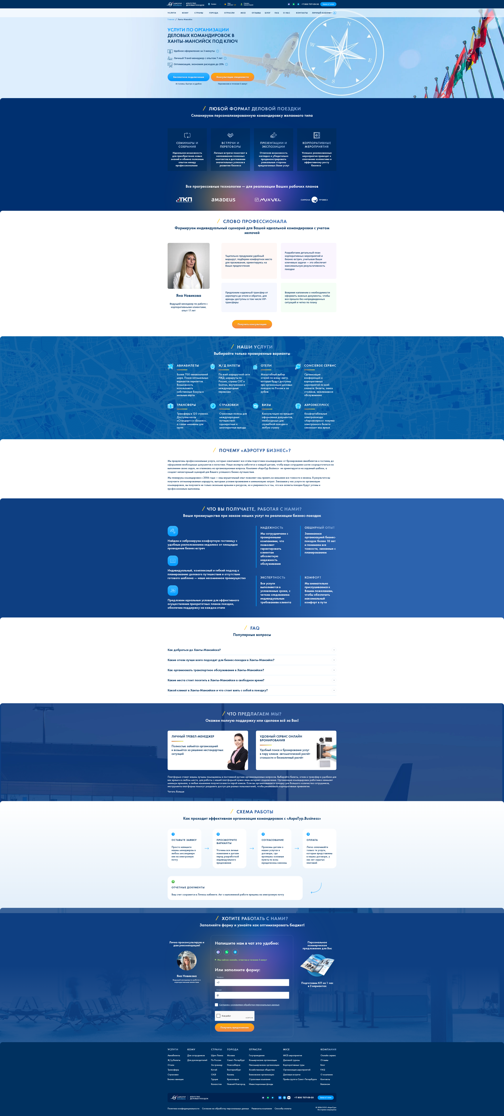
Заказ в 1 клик (328, 4)
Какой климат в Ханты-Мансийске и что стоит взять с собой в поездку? (218, 690)
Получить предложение (234, 1027)
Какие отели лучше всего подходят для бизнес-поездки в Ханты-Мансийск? (221, 660)
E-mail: (219, 990)
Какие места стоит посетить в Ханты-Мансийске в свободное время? (216, 680)
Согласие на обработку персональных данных (225, 1108)
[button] (173, 13)
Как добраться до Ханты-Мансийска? (194, 650)
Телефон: (220, 977)
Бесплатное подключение (188, 77)
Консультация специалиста (232, 77)
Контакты (302, 13)
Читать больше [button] (176, 791)
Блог (268, 13)
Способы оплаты (283, 1108)
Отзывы (256, 13)
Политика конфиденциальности (183, 1108)
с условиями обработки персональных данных (249, 1004)
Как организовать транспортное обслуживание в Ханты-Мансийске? (216, 670)
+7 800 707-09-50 (310, 4)
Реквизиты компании (262, 1108)
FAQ (277, 13)
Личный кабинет (322, 13)
